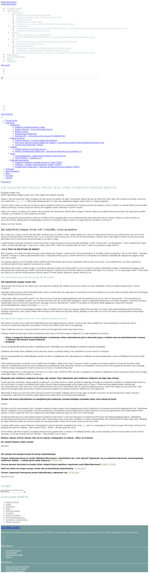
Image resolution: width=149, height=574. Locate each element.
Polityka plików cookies (16, 569)
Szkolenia (13, 11)
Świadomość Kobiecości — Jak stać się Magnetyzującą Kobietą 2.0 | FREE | (56, 52)
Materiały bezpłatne (23, 46)
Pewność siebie (13, 511)
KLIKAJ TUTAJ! (109, 464)
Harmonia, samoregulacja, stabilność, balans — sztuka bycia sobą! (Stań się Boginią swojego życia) (72, 28)
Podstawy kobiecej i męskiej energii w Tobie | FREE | (44, 48)
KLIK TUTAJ (20, 201)
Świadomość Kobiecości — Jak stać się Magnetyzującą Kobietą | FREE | (47, 167)
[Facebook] (6, 69)
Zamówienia (11, 553)
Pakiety (16, 33)
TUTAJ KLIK (42, 305)
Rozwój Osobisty (13, 515)
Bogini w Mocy (24, 19)
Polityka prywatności (15, 571)
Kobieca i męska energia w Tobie (34, 15)
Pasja (8, 509)
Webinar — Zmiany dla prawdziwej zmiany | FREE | (43, 50)
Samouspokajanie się (15, 517)
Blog (10, 59)
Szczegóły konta (13, 550)
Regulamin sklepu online (17, 567)
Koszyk (9, 178)
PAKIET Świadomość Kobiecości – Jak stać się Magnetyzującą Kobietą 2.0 (56, 37)
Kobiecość (17, 13)
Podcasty (13, 55)
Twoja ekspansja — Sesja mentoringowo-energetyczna (47, 41)
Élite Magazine (16, 57)
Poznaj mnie (14, 8)
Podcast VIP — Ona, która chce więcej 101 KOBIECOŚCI (45, 24)
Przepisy (10, 513)
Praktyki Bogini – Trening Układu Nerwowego (36, 140)
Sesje (15, 39)
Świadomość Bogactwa (29, 22)
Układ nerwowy (21, 26)
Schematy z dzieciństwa (17, 520)
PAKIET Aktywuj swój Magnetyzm (34, 35)
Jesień (8, 504)
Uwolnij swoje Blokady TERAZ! (33, 30)
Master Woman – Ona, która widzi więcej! (39, 17)
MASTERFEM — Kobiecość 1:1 (31, 44)
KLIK (84, 425)
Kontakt (12, 61)
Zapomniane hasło (14, 555)
